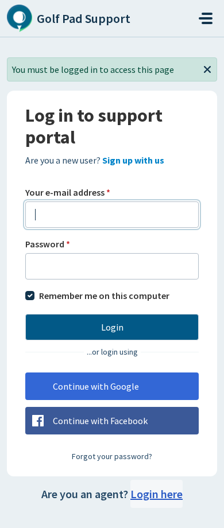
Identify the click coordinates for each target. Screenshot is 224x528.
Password (47, 244)
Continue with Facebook (100, 420)
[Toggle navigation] (205, 18)
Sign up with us (133, 160)
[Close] (207, 68)
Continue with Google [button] (96, 386)
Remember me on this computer (104, 295)
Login (112, 327)
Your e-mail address (67, 192)
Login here (156, 494)
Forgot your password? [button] (112, 456)
